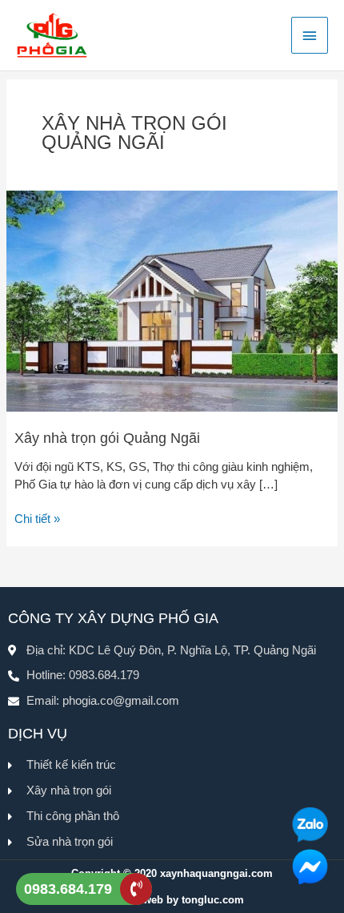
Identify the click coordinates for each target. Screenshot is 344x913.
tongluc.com (213, 900)
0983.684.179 (68, 889)
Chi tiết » (37, 518)
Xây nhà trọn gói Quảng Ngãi (107, 437)
